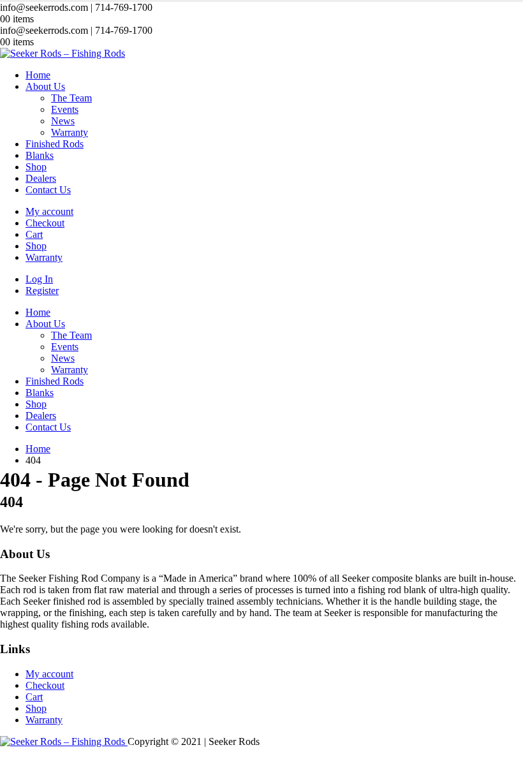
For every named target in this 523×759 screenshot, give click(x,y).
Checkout (45, 222)
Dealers (41, 178)
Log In (39, 279)
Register (42, 290)
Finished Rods (55, 143)
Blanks (40, 155)
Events (64, 109)
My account (49, 211)
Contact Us (48, 189)
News (63, 120)
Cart (34, 234)
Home (38, 75)
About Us (45, 86)
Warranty (69, 132)
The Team (71, 97)
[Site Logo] (62, 53)
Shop (36, 166)
